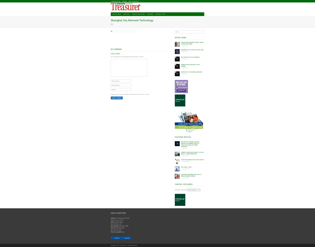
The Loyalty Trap (186, 167)
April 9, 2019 (184, 148)
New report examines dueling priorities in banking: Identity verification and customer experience (190, 144)
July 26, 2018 (185, 155)
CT (114, 24)
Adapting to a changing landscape (191, 72)
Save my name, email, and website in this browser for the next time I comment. (131, 94)
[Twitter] (203, 1)
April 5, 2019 (184, 73)
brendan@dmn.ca (119, 232)
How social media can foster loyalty (192, 160)
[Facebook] (200, 1)
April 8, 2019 (119, 24)
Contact (117, 238)
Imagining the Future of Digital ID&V (192, 50)
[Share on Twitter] (198, 24)
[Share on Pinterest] (203, 24)
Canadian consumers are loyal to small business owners (191, 175)
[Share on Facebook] (196, 24)
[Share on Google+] (201, 24)
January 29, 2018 (185, 161)
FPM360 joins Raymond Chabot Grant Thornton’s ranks (192, 43)
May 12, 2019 (185, 51)
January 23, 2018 (185, 168)
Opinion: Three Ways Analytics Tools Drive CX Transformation (192, 153)
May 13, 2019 (185, 45)
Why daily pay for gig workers (190, 57)
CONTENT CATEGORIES (181, 190)
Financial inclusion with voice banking (190, 65)
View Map (127, 238)
